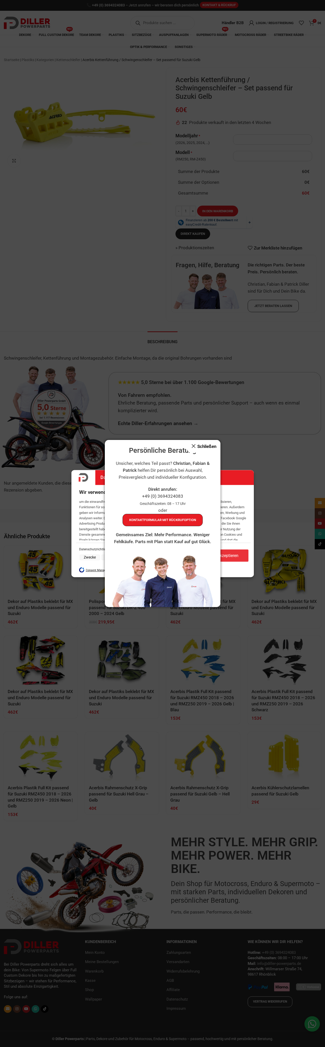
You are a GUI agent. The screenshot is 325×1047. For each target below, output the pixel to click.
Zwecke (90, 557)
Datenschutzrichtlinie (94, 549)
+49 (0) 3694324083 (162, 496)
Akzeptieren (227, 555)
